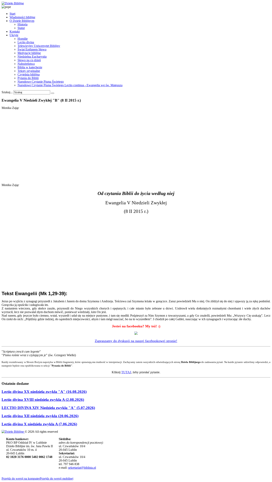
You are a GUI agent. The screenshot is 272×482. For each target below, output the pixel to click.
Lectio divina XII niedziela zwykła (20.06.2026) (40, 416)
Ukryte (14, 35)
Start (12, 13)
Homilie (23, 38)
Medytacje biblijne (29, 53)
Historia (22, 24)
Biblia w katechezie (30, 67)
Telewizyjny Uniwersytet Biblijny (39, 46)
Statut (21, 28)
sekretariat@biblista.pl (82, 467)
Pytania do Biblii (28, 78)
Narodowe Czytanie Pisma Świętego (41, 81)
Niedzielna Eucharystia (32, 56)
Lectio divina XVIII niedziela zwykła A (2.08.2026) (43, 400)
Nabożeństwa (26, 63)
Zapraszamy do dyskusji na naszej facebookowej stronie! (136, 341)
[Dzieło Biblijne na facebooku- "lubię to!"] (136, 334)
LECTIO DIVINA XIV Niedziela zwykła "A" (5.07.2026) (48, 408)
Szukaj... (7, 92)
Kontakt (15, 31)
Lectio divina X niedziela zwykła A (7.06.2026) (39, 424)
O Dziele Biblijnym (22, 20)
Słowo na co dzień (29, 60)
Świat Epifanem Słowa (32, 49)
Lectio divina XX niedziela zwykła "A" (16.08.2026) (44, 392)
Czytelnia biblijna (29, 74)
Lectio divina (26, 42)
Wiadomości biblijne (22, 17)
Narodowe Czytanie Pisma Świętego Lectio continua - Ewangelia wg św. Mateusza (70, 85)
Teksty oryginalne (29, 71)
